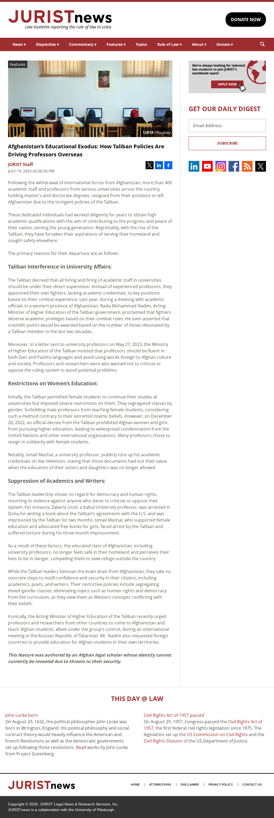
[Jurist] (60, 20)
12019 (148, 132)
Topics (141, 44)
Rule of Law (169, 44)
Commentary (82, 44)
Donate (224, 44)
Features (115, 44)
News (19, 44)
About (199, 44)
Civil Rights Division (163, 741)
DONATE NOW (246, 19)
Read (81, 747)
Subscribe (227, 143)
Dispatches (47, 44)
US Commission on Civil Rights (217, 734)
